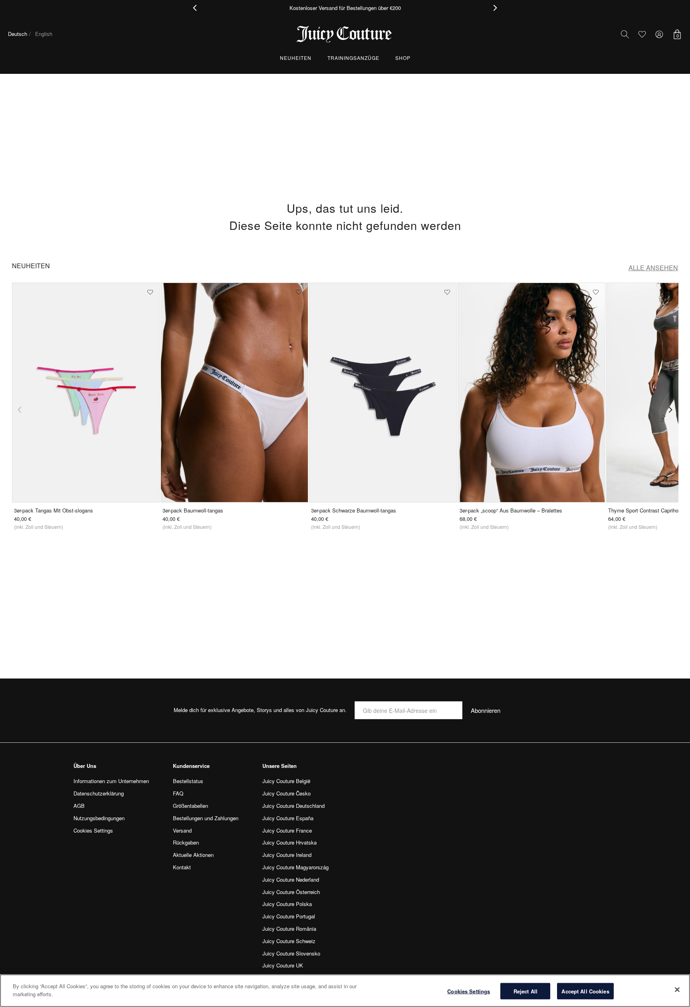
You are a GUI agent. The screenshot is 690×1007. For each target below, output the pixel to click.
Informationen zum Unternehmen (111, 781)
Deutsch (17, 34)
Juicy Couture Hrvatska (289, 842)
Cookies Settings (468, 991)
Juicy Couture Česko (286, 793)
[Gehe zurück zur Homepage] (345, 34)
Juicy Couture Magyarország (295, 867)
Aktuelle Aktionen (193, 855)
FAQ (178, 793)
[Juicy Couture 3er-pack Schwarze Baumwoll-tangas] (383, 393)
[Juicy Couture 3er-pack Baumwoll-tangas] (234, 393)
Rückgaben (186, 842)
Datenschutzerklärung (98, 793)
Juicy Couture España (287, 818)
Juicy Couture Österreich (291, 892)
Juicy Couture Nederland (290, 879)
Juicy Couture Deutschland (293, 805)
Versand (182, 830)
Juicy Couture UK (282, 965)
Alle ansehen (653, 267)
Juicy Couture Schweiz (288, 941)
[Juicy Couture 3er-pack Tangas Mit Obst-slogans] (86, 393)
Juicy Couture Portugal (288, 916)
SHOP (402, 57)
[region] (345, 990)
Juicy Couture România (289, 928)
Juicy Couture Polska (287, 904)
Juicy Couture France (287, 830)
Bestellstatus (188, 781)
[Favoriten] (642, 34)
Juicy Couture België (286, 781)
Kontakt (182, 867)
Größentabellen (190, 805)
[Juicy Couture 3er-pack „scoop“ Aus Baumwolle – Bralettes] (531, 393)
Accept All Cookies (585, 991)
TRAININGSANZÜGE (353, 57)
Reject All (525, 991)
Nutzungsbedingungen (99, 818)
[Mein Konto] (659, 34)
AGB (79, 805)
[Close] (677, 989)
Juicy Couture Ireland (286, 855)
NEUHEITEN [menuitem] (295, 57)
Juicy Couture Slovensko (291, 953)
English (43, 34)
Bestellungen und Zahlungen (205, 818)
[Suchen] (625, 34)
